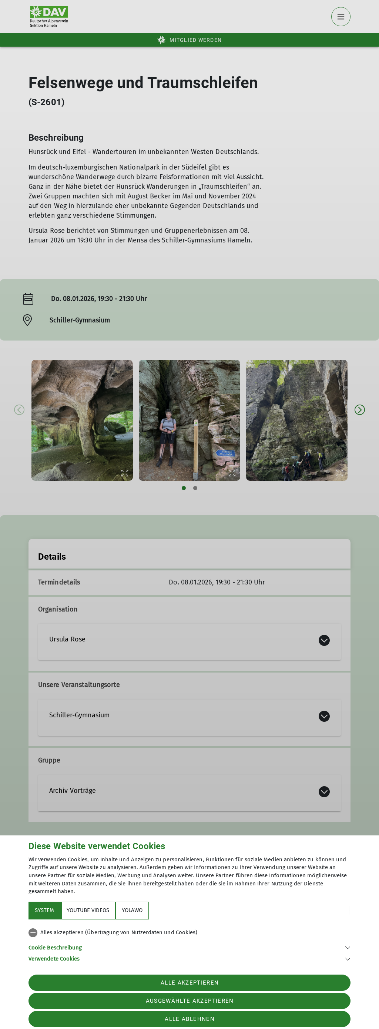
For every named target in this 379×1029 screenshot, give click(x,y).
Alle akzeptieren (190, 982)
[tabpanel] (189, 944)
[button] (189, 947)
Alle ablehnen (189, 1019)
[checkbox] (189, 932)
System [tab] (44, 910)
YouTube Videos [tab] (88, 910)
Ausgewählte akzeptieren (190, 1001)
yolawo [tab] (132, 910)
